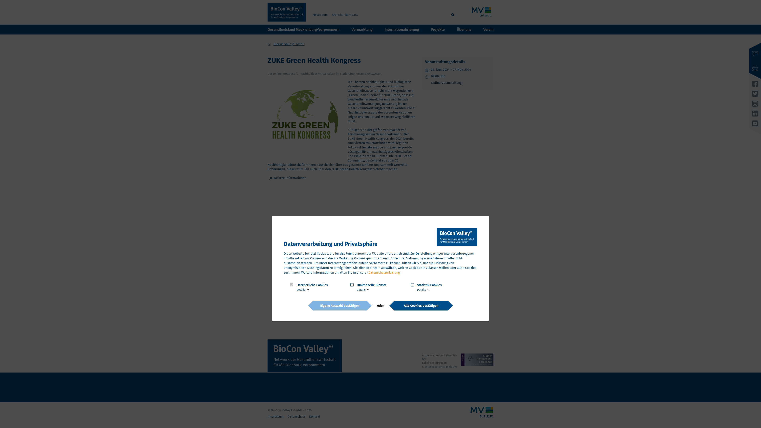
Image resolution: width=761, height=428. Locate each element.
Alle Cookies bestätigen (421, 305)
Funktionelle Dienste (372, 285)
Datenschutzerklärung (384, 272)
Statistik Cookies (429, 285)
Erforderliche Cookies (312, 285)
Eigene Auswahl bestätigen (339, 305)
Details (301, 289)
